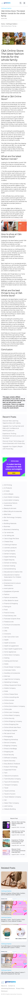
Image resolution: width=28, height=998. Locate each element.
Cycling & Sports (9, 551)
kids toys (7, 676)
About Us (4, 986)
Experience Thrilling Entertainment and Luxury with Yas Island (13, 436)
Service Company (10, 742)
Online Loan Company (11, 712)
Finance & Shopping (11, 603)
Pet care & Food (9, 733)
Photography (8, 736)
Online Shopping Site (11, 724)
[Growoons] (6, 3)
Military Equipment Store (12, 685)
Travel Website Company (12, 797)
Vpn (5, 800)
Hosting (6, 658)
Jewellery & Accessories (12, 673)
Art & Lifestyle (8, 494)
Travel (6, 788)
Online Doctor (9, 703)
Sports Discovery (9, 761)
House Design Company (12, 667)
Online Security (9, 718)
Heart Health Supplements (13, 649)
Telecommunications (11, 776)
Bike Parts (7, 514)
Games (6, 628)
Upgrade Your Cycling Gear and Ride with (18, 831)
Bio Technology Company (12, 517)
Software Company (10, 758)
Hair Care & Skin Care (11, 637)
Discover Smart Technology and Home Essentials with (18, 851)
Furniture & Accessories (12, 625)
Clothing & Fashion (11, 24)
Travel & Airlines (9, 791)
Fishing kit (7, 606)
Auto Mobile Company (11, 497)
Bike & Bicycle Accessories (13, 511)
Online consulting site (11, 697)
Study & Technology (11, 767)
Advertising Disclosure (8, 988)
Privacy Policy (20, 988)
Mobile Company (10, 688)
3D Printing (8, 485)
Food (5, 609)
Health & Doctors (10, 643)
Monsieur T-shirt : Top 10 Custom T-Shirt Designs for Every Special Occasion (13, 920)
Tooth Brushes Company (12, 779)
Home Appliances (10, 652)
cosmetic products (10, 548)
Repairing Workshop (11, 739)
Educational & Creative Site (13, 572)
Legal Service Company (12, 679)
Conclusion (7, 349)
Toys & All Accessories (11, 782)
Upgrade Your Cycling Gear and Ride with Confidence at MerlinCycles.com (13, 428)
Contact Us (11, 986)
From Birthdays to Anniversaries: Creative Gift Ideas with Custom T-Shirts (13, 946)
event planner (9, 588)
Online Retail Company (12, 715)
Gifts (5, 631)
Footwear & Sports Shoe (12, 619)
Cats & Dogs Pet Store (11, 538)
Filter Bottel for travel (11, 600)
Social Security (9, 754)
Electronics (7, 580)
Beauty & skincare (10, 508)
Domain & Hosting (10, 563)
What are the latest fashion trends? (11, 157)
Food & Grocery (9, 612)
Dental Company (10, 554)
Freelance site (9, 622)
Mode (6, 691)
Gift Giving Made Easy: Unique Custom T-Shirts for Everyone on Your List (13, 973)
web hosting (8, 806)
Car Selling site (9, 535)
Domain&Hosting (10, 569)
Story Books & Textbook (12, 764)
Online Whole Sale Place (12, 727)
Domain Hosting (9, 566)
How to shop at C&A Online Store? (11, 235)
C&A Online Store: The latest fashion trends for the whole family (12, 55)
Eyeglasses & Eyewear (11, 591)
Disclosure (4, 991)
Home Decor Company (12, 655)
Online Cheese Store (11, 694)
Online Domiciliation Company (14, 706)
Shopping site (8, 751)
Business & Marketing (11, 529)
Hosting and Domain (11, 661)
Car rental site (9, 532)
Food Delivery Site (10, 616)
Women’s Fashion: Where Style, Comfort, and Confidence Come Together (13, 894)
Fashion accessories (10, 597)
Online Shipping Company (13, 721)
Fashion (6, 594)
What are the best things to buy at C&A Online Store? (11, 293)
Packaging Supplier (10, 730)
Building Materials (10, 523)
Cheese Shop (8, 541)
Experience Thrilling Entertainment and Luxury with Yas (18, 841)
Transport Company (11, 785)
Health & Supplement (11, 646)
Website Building (10, 809)
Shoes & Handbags (10, 748)
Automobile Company (11, 500)
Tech (5, 773)
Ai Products (8, 488)
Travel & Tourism (9, 794)
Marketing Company (11, 682)
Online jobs (8, 709)
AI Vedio (7, 491)
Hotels (6, 664)
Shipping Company (10, 745)
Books (6, 520)
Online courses (9, 700)
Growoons (7, 634)
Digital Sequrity (9, 560)
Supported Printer (10, 770)
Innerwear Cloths (10, 670)
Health (6, 640)
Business (7, 526)
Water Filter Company (11, 803)
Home (3, 24)
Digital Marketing (10, 557)
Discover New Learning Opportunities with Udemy (18, 823)
